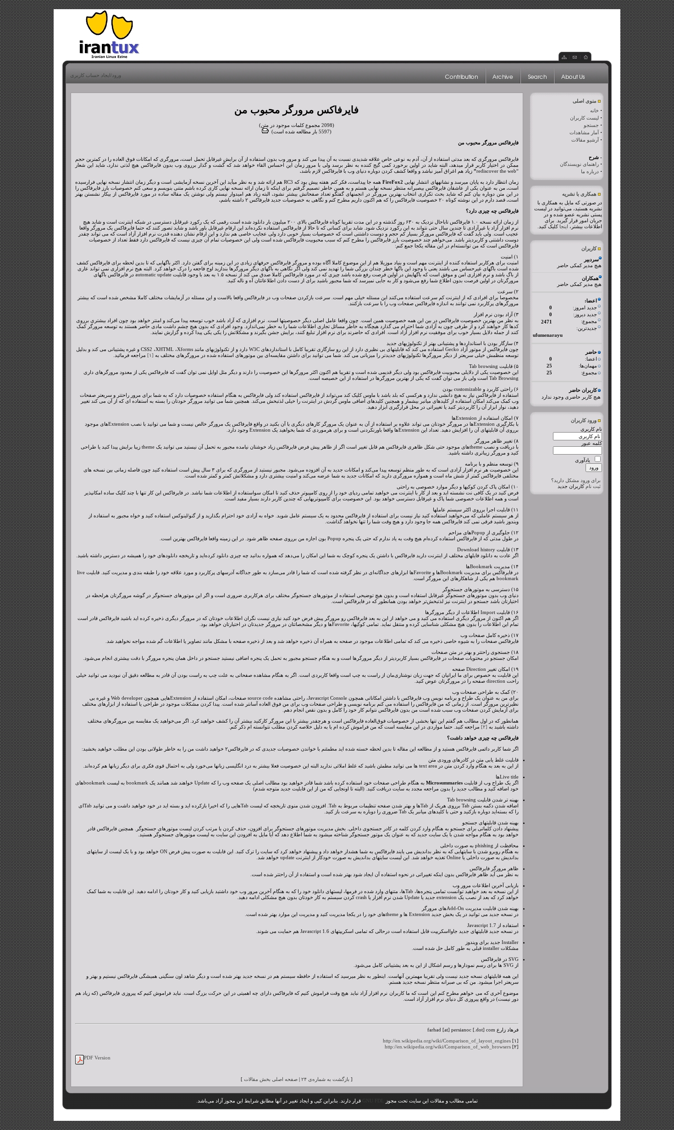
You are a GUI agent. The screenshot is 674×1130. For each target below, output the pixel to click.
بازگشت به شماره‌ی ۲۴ (325, 1079)
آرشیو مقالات (585, 140)
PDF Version (97, 1057)
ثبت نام (593, 486)
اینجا (563, 226)
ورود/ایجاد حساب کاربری (95, 75)
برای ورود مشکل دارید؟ (576, 480)
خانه (594, 110)
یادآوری (582, 460)
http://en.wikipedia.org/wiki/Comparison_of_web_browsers (448, 1046)
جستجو (591, 125)
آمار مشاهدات (584, 132)
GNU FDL (373, 1100)
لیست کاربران (584, 118)
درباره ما (590, 171)
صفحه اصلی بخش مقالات (271, 1079)
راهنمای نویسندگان (579, 164)
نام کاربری (591, 429)
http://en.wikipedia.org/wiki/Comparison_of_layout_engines (447, 1040)
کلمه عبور (591, 443)
